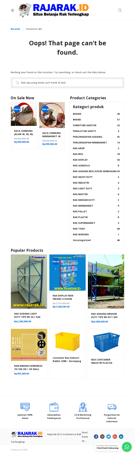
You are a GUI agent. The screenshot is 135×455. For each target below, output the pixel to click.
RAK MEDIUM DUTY (96, 199)
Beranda (15, 28)
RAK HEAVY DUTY (96, 177)
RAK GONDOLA (96, 165)
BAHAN (96, 113)
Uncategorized (96, 240)
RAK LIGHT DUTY (96, 188)
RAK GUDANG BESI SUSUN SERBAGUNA (96, 171)
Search (120, 10)
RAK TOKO (96, 228)
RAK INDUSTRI (96, 182)
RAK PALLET (96, 211)
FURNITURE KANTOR (96, 125)
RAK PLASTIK (96, 217)
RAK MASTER (96, 194)
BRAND (96, 119)
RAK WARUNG (96, 234)
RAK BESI (96, 154)
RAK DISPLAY (96, 159)
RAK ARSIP (96, 148)
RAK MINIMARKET (96, 205)
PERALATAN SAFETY (96, 131)
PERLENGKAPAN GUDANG (96, 136)
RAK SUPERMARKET (96, 222)
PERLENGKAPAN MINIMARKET (96, 142)
